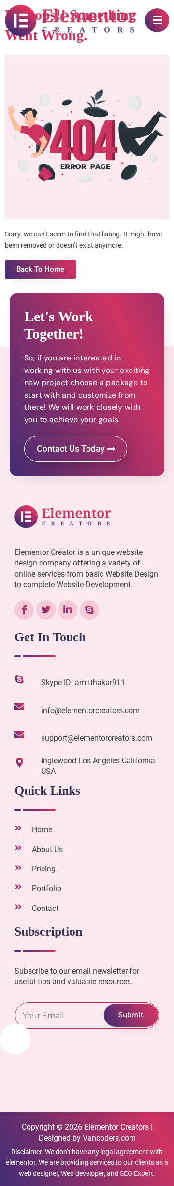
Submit (131, 1015)
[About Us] (18, 848)
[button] (157, 20)
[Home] (18, 828)
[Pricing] (18, 867)
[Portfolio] (18, 887)
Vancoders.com (109, 1138)
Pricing (44, 868)
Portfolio (46, 888)
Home (42, 829)
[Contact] (18, 906)
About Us (47, 849)
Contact (45, 908)
